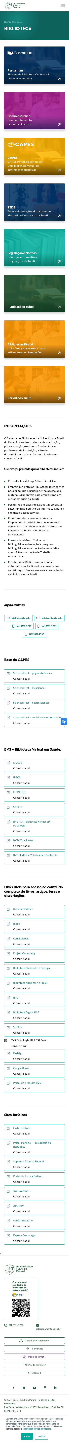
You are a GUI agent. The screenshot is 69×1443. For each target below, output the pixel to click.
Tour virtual (37, 1348)
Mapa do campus (37, 1356)
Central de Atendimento (37, 1340)
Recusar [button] (41, 1436)
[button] (63, 5)
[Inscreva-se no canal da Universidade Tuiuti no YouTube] (34, 1387)
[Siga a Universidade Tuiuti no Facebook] (13, 1387)
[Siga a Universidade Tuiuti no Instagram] (45, 1387)
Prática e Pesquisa (13, 22)
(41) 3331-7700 (16, 1325)
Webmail (36, 1373)
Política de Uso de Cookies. (38, 1428)
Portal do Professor (36, 1364)
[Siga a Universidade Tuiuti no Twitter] (24, 1387)
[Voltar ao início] (14, 6)
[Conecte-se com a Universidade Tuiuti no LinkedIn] (55, 1387)
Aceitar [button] (27, 1436)
